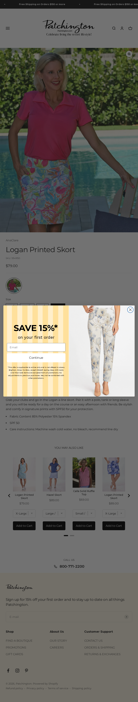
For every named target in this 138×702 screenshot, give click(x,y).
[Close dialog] (130, 310)
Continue (36, 358)
